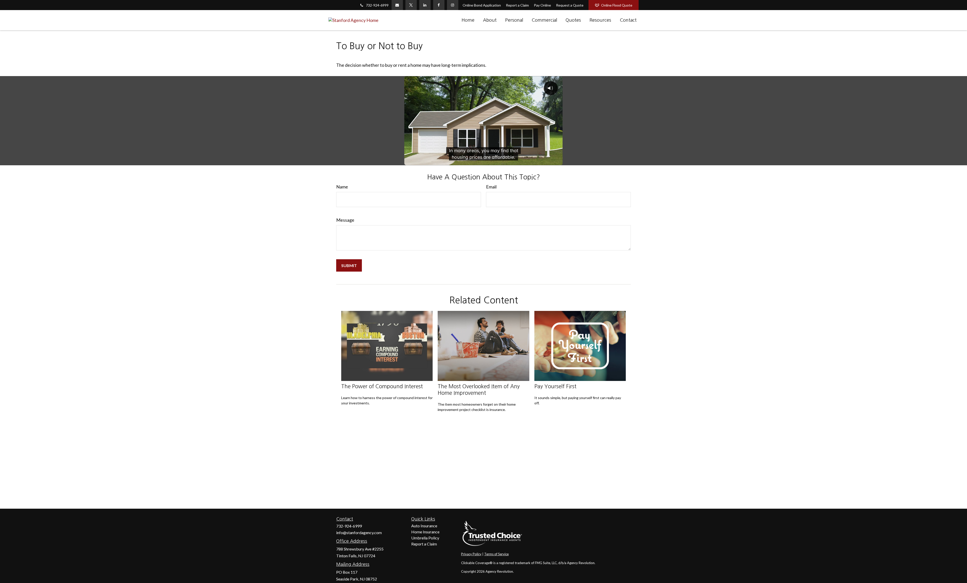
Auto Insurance (424, 525)
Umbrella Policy (425, 537)
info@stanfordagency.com (359, 532)
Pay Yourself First (555, 386)
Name (342, 186)
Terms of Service (496, 554)
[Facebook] (438, 5)
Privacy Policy (471, 554)
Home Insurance (425, 531)
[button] (468, 20)
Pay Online (542, 5)
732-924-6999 (377, 5)
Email (491, 186)
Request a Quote (569, 5)
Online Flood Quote (616, 5)
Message (345, 220)
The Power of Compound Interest (382, 386)
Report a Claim (517, 5)
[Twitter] (411, 5)
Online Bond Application (482, 5)
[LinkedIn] (425, 5)
